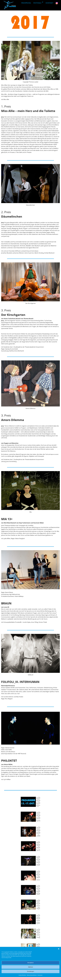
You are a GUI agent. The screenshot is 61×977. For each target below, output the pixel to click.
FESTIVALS (37, 3)
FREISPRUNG (26, 3)
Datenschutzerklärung (32, 975)
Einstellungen (30, 971)
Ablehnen (30, 967)
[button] (58, 949)
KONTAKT (49, 3)
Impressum (39, 975)
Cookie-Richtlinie (22, 975)
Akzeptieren (30, 962)
